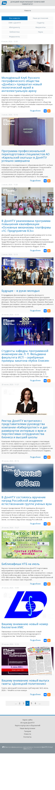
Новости (27, 734)
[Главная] (4, 3)
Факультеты (40, 27)
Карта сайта (27, 720)
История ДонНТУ (27, 722)
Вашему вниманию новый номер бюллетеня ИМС (25, 625)
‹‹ (9, 703)
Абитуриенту (14, 27)
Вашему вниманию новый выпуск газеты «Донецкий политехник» (25, 682)
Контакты (27, 737)
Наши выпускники (27, 728)
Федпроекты (14, 36)
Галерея (27, 731)
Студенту (40, 23)
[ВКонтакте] (45, 110)
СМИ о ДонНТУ (14, 23)
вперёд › (44, 704)
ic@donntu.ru (27, 749)
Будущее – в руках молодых (21, 291)
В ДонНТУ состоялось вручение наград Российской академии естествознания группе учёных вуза (27, 500)
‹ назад (12, 704)
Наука (40, 32)
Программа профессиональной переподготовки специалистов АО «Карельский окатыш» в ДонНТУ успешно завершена (26, 156)
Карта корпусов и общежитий (27, 725)
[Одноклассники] (48, 110)
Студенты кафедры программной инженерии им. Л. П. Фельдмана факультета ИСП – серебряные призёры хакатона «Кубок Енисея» (25, 356)
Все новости (18, 18)
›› (48, 703)
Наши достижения (40, 18)
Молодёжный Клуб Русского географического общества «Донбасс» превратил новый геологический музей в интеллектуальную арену (22, 84)
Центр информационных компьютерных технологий (24, 747)
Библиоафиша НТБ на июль (21, 564)
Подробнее (35, 110)
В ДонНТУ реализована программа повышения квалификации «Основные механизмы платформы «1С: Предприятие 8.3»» (26, 226)
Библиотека (15, 32)
